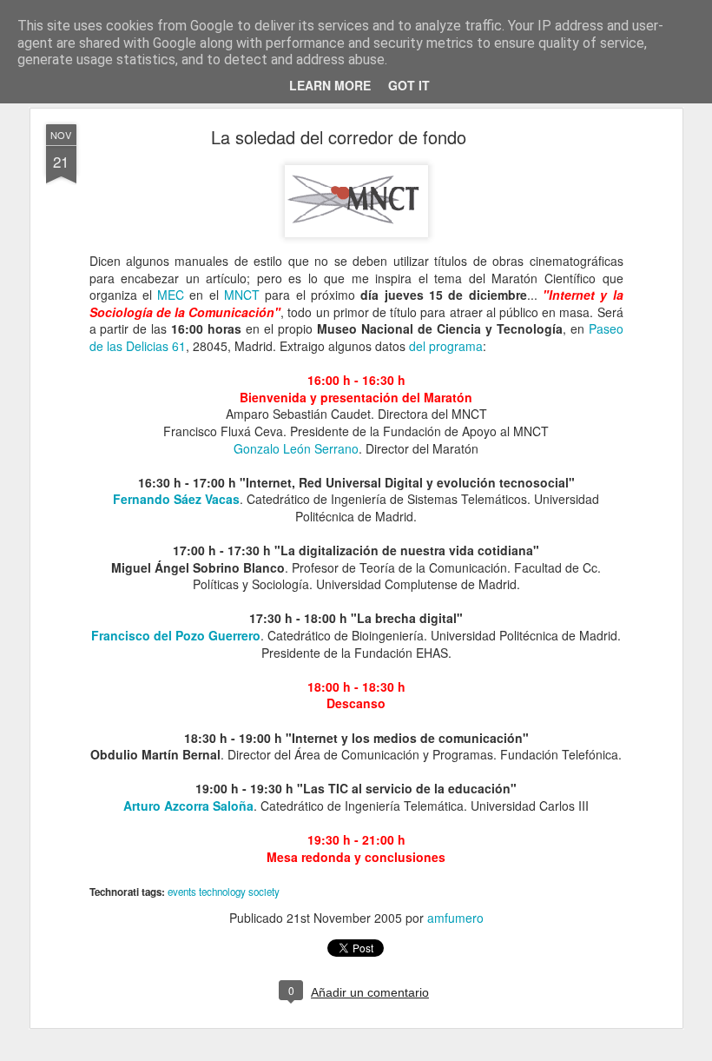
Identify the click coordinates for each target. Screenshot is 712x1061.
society (264, 892)
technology (222, 892)
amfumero (455, 917)
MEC (170, 294)
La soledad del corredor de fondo (338, 136)
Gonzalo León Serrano (296, 448)
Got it (409, 85)
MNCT (242, 294)
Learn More (330, 85)
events (182, 892)
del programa (446, 346)
